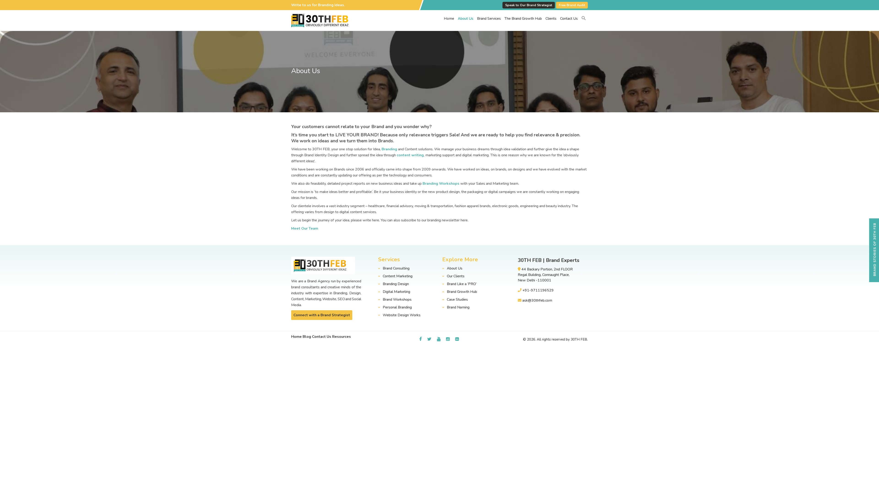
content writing (410, 155)
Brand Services (489, 18)
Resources (341, 336)
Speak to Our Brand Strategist (528, 5)
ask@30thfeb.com (537, 300)
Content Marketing (397, 276)
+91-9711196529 (538, 290)
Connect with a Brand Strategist (321, 315)
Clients (550, 18)
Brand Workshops (397, 299)
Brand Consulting (396, 268)
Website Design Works (402, 315)
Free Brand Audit (572, 5)
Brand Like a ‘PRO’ (462, 283)
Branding (389, 149)
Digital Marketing (396, 291)
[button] (584, 19)
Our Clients (455, 276)
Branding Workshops (441, 183)
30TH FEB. (579, 339)
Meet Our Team (304, 228)
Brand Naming (458, 307)
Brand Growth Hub (462, 291)
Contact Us (569, 18)
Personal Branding (397, 307)
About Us (465, 18)
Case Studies (457, 299)
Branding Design (396, 283)
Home (449, 18)
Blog (307, 336)
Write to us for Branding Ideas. (318, 5)
